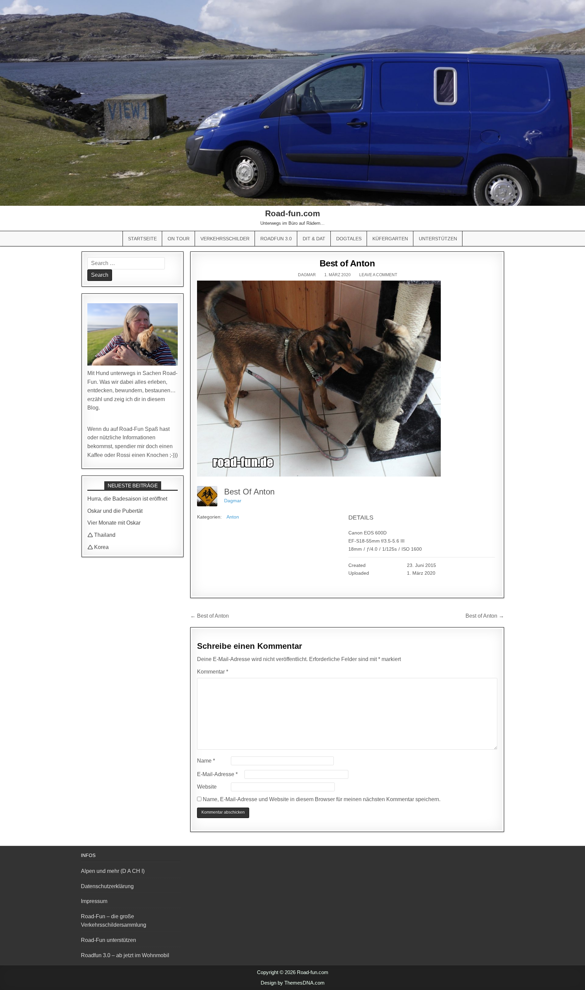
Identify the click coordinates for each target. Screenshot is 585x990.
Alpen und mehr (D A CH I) (113, 871)
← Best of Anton (209, 616)
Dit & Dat (314, 238)
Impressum (94, 901)
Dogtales (349, 238)
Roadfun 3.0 (276, 238)
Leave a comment (378, 274)
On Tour (179, 238)
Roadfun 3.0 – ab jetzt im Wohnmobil (125, 955)
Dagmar (307, 274)
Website (207, 787)
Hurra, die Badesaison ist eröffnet (127, 499)
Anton (232, 517)
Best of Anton (347, 263)
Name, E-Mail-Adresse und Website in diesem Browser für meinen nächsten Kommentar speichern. (321, 799)
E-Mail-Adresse (217, 774)
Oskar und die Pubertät (115, 511)
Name (206, 761)
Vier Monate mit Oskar (113, 523)
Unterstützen (438, 238)
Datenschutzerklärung (107, 886)
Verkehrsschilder (225, 238)
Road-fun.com (292, 213)
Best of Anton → (484, 616)
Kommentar (212, 672)
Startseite (142, 238)
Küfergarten (390, 238)
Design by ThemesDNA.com (293, 983)
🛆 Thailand (101, 535)
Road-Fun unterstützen (108, 940)
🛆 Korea (98, 547)
